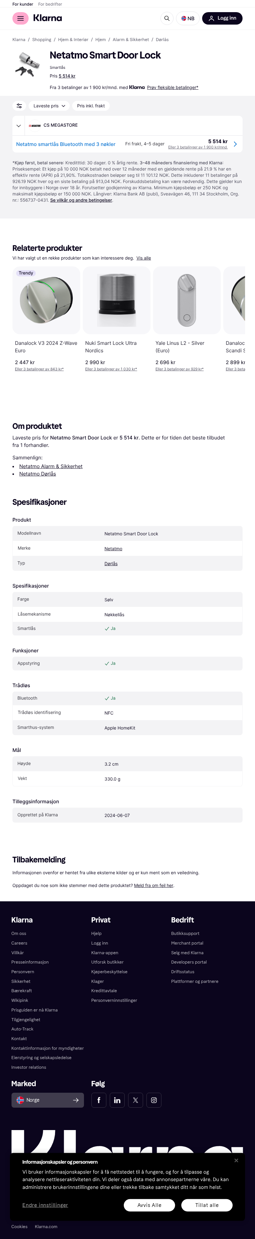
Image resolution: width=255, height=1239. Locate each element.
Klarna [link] (18, 39)
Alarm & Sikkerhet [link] (131, 39)
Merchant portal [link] (187, 943)
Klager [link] (97, 981)
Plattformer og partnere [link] (194, 981)
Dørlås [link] (162, 39)
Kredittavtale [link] (104, 990)
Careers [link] (19, 943)
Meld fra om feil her (153, 885)
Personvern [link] (23, 971)
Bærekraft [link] (22, 990)
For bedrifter (50, 4)
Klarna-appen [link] (104, 952)
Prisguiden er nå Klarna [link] (35, 1010)
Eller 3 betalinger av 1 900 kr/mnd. (198, 147)
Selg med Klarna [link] (187, 952)
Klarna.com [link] (46, 1226)
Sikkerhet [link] (21, 981)
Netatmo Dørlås (37, 474)
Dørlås (111, 563)
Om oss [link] (19, 933)
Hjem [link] (100, 39)
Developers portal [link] (188, 962)
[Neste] (234, 319)
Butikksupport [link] (185, 933)
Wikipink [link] (20, 1000)
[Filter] (19, 106)
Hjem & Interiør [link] (73, 39)
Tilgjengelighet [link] (26, 1019)
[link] (98, 1100)
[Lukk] (236, 1160)
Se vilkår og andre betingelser (81, 200)
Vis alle (144, 258)
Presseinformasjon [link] (30, 962)
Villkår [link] (18, 952)
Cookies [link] (20, 1226)
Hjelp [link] (96, 933)
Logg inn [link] (99, 943)
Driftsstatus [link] (182, 971)
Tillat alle (207, 1205)
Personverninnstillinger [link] (114, 1000)
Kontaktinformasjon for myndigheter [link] (48, 1048)
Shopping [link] (41, 39)
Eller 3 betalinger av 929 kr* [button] (179, 369)
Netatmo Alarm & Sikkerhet (51, 466)
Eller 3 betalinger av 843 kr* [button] (39, 369)
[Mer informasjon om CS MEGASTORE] (18, 126)
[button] (188, 18)
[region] (127, 1187)
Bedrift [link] (182, 920)
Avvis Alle (149, 1205)
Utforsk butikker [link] (107, 962)
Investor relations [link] (29, 1067)
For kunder (22, 4)
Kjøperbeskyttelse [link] (109, 971)
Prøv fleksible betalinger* (172, 87)
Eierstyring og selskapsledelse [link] (42, 1057)
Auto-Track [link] (23, 1029)
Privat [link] (101, 920)
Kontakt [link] (19, 1038)
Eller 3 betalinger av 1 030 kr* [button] (111, 369)
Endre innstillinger (45, 1205)
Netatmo (113, 548)
